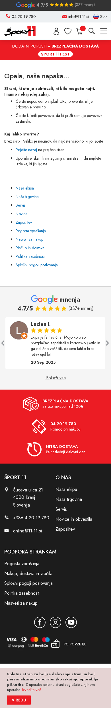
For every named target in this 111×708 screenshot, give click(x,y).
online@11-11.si (27, 531)
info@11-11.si (78, 16)
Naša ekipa (25, 188)
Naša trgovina (27, 196)
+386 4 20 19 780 (31, 517)
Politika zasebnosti (30, 256)
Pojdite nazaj (26, 150)
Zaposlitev (24, 222)
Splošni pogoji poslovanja (37, 265)
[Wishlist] (67, 31)
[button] (100, 17)
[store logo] (20, 31)
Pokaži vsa (56, 378)
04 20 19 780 (24, 16)
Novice (21, 214)
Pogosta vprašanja (31, 231)
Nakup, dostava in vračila (28, 573)
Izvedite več (31, 689)
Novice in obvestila (74, 519)
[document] (56, 688)
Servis (20, 205)
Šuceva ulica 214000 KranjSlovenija (28, 497)
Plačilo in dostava (30, 248)
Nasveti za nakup (29, 239)
